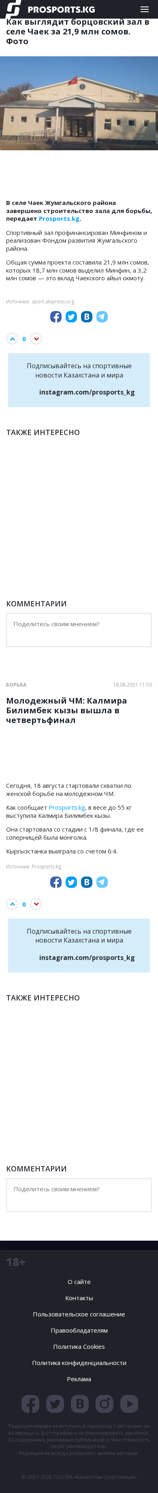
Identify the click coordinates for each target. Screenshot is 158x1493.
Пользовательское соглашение (79, 1314)
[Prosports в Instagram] (104, 1404)
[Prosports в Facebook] (30, 1404)
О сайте (79, 1282)
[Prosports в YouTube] (129, 1404)
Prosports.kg (59, 218)
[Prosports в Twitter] (55, 1404)
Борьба (16, 685)
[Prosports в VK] (80, 1404)
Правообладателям (79, 1330)
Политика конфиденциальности (79, 1363)
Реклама (79, 1379)
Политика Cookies (79, 1346)
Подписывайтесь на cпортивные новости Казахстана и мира (81, 379)
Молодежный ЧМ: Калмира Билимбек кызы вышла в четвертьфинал (66, 710)
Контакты (79, 1298)
